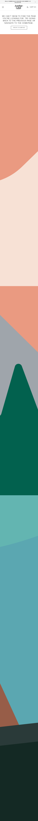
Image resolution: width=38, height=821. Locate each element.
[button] (3, 7)
